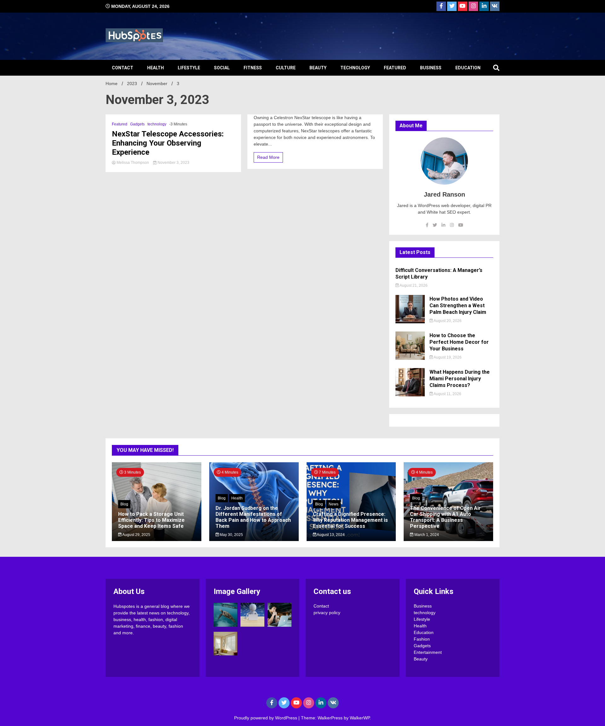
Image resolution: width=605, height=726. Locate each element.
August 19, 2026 (447, 357)
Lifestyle (189, 67)
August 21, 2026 (413, 285)
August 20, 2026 (447, 321)
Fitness (253, 67)
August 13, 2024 (330, 535)
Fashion (422, 639)
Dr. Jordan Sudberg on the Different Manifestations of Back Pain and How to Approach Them (253, 517)
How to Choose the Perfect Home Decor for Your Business (459, 342)
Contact (122, 67)
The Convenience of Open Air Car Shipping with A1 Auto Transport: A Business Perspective (445, 517)
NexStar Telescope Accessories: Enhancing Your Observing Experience (168, 143)
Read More (268, 157)
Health (155, 67)
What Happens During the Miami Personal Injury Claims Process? (459, 378)
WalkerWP (360, 717)
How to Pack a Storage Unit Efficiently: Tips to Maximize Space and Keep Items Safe (151, 520)
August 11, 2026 (447, 394)
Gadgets (137, 124)
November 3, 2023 (173, 162)
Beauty (317, 67)
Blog (124, 504)
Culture (286, 67)
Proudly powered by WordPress (266, 717)
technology (355, 67)
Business (430, 67)
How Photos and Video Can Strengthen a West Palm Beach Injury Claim (457, 305)
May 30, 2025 (231, 535)
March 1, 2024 (426, 535)
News (333, 504)
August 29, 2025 (136, 535)
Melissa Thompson (133, 162)
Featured (395, 67)
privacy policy (327, 612)
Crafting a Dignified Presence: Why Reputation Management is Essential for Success (350, 520)
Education (468, 67)
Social (222, 67)
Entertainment (428, 652)
